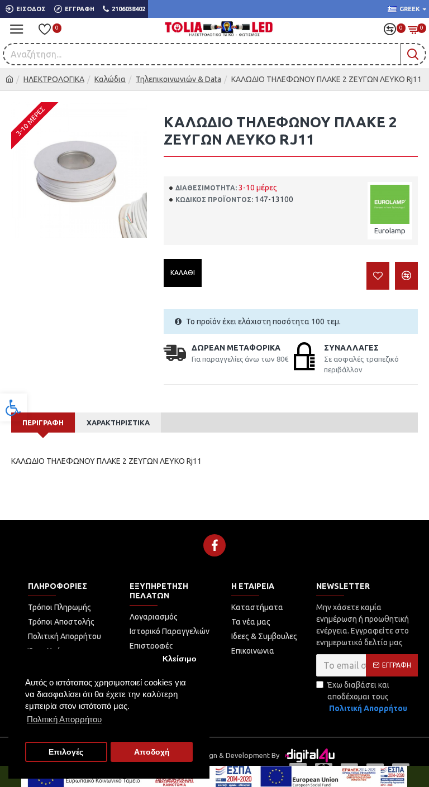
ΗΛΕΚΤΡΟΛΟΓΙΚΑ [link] (53, 79)
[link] (13, 407)
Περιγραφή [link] (43, 422)
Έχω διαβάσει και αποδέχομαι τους (367, 696)
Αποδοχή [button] (152, 752)
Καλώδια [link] (110, 79)
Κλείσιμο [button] (180, 659)
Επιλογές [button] (66, 752)
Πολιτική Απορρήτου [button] (64, 719)
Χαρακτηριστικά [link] (118, 422)
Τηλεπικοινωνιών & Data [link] (178, 79)
